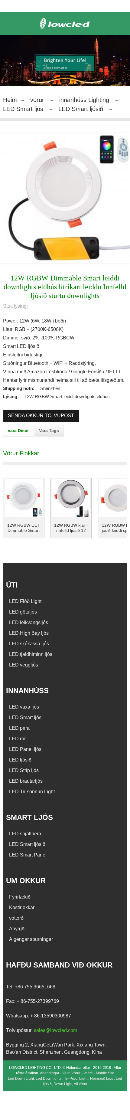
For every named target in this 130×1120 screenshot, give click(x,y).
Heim (10, 100)
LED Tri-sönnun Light (32, 791)
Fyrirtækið (20, 896)
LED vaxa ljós (24, 706)
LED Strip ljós (24, 770)
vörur (37, 100)
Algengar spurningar (31, 939)
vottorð (16, 918)
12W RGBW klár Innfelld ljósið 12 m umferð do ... (71, 528)
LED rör (17, 738)
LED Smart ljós (23, 109)
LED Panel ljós (25, 749)
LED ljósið (20, 759)
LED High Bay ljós (29, 633)
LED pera (19, 728)
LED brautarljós (26, 781)
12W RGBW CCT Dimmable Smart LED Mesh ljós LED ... (24, 528)
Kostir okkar (21, 907)
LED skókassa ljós (29, 643)
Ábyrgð (16, 928)
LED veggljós (23, 664)
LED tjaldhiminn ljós (30, 654)
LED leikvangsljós (28, 622)
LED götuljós (23, 611)
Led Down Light (21, 1078)
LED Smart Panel (28, 854)
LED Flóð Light (25, 601)
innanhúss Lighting (84, 100)
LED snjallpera (25, 833)
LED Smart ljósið (80, 109)
